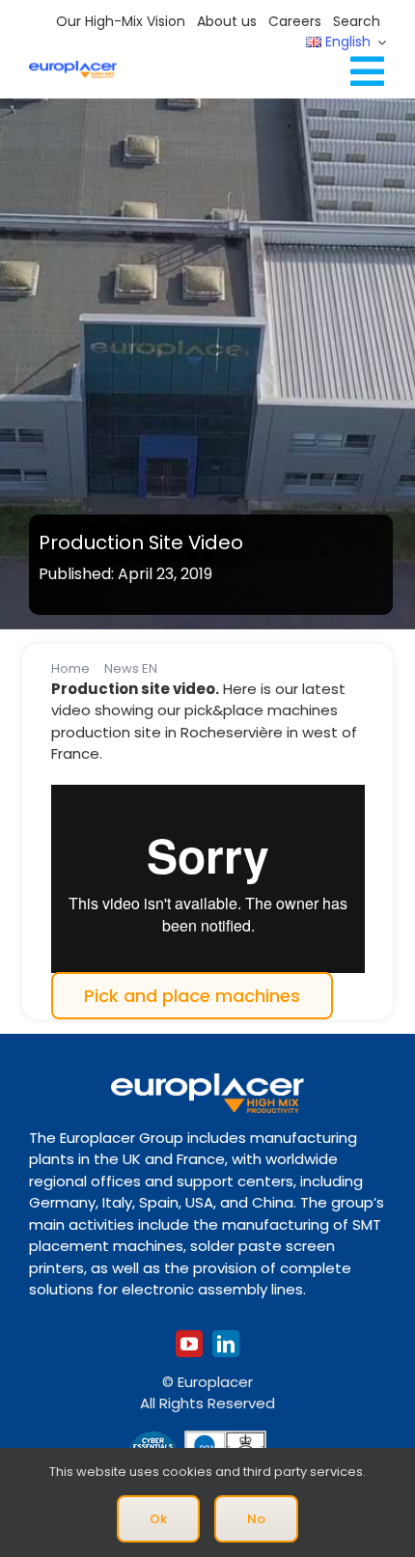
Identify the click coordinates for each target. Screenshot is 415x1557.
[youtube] (189, 1343)
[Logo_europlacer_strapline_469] (73, 68)
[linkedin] (225, 1343)
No (256, 1519)
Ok (158, 1519)
